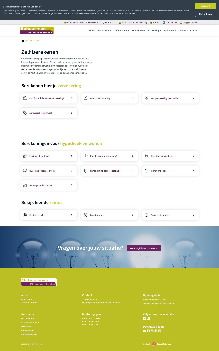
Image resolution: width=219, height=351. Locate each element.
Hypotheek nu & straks (162, 156)
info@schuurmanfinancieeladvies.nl (82, 22)
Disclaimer (26, 326)
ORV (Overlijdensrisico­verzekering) (46, 98)
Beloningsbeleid (29, 334)
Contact (194, 30)
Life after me (171, 22)
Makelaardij (170, 30)
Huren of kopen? (159, 170)
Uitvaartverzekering (100, 98)
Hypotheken (138, 30)
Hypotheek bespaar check (41, 170)
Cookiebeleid (27, 330)
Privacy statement (30, 322)
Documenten (27, 318)
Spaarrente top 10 (160, 215)
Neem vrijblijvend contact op (144, 248)
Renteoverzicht (36, 215)
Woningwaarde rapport (40, 185)
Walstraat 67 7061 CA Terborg (134, 22)
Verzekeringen (154, 30)
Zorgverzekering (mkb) (40, 112)
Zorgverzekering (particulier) (165, 98)
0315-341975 (110, 22)
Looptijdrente (97, 215)
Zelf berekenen (122, 30)
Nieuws (156, 22)
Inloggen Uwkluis (190, 22)
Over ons (183, 30)
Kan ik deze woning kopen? (103, 156)
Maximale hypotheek (39, 156)
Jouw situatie (104, 30)
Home (91, 30)
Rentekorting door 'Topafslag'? (105, 170)
